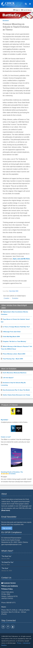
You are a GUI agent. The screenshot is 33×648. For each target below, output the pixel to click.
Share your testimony (10, 586)
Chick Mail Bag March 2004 (11, 336)
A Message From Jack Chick (12, 331)
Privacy (19, 643)
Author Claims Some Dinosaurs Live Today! (16, 395)
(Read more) (5, 510)
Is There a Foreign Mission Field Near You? (16, 326)
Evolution (6, 20)
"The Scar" (4, 568)
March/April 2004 (13, 291)
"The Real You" (6, 556)
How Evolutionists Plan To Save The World (16, 390)
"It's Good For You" (7, 562)
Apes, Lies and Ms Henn (21, 259)
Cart (24, 10)
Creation (6, 298)
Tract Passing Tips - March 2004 (13, 358)
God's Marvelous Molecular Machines (14, 372)
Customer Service (9, 583)
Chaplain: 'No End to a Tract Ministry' (14, 341)
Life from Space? (8, 377)
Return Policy (8, 589)
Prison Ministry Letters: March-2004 (14, 354)
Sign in (17, 10)
